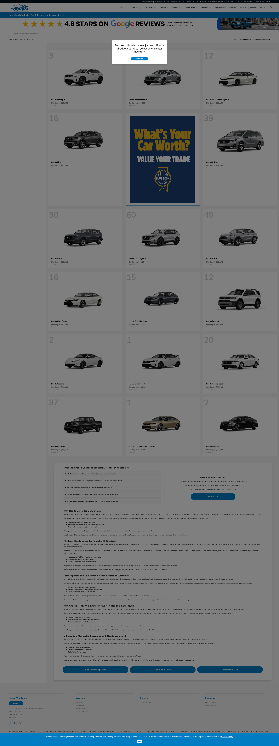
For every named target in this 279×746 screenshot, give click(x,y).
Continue (139, 58)
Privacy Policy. (227, 736)
